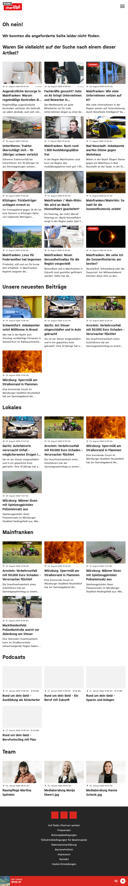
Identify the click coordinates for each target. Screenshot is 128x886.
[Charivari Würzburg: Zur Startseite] (12, 6)
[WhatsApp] (73, 815)
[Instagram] (64, 815)
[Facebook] (54, 815)
